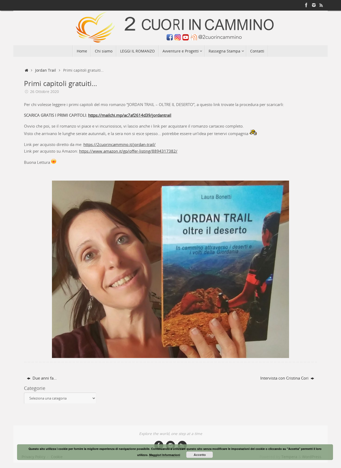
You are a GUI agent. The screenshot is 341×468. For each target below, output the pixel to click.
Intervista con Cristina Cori (285, 378)
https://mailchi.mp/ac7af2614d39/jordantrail (129, 115)
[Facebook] (306, 5)
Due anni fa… (44, 378)
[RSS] (321, 5)
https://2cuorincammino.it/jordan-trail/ (119, 144)
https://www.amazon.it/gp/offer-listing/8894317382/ (128, 151)
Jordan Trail (45, 70)
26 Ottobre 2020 (44, 91)
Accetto (200, 454)
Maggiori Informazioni (164, 455)
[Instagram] (314, 5)
